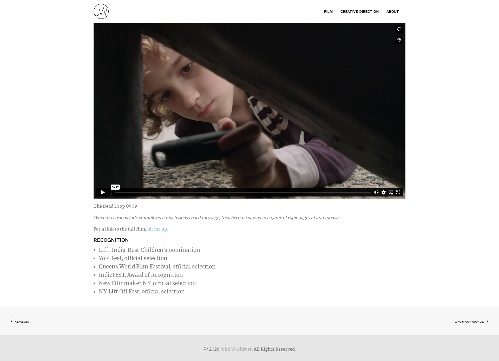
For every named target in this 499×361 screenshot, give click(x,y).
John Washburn (236, 349)
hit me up (157, 229)
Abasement (23, 321)
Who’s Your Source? (469, 321)
